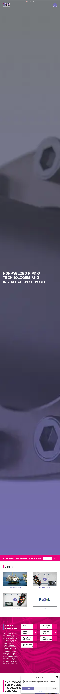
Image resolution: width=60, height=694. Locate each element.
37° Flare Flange (44, 587)
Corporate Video (15, 587)
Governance (40, 691)
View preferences (52, 688)
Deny (40, 688)
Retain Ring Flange (15, 608)
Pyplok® (45, 608)
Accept (28, 688)
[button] (57, 677)
